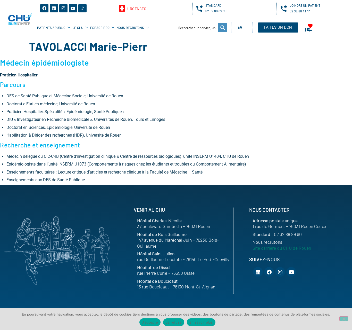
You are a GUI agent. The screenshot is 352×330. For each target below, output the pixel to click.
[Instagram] (63, 8)
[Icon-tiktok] (82, 8)
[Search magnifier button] (222, 27)
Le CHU (77, 28)
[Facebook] (44, 8)
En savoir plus (201, 322)
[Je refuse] (343, 318)
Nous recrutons (130, 28)
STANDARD (213, 5)
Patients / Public (51, 28)
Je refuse (174, 322)
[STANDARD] (199, 8)
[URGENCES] (122, 8)
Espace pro (100, 28)
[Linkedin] (54, 8)
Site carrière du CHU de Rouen (282, 248)
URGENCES (136, 8)
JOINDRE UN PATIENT (305, 5)
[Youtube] (73, 8)
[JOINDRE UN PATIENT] (284, 8)
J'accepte (150, 322)
